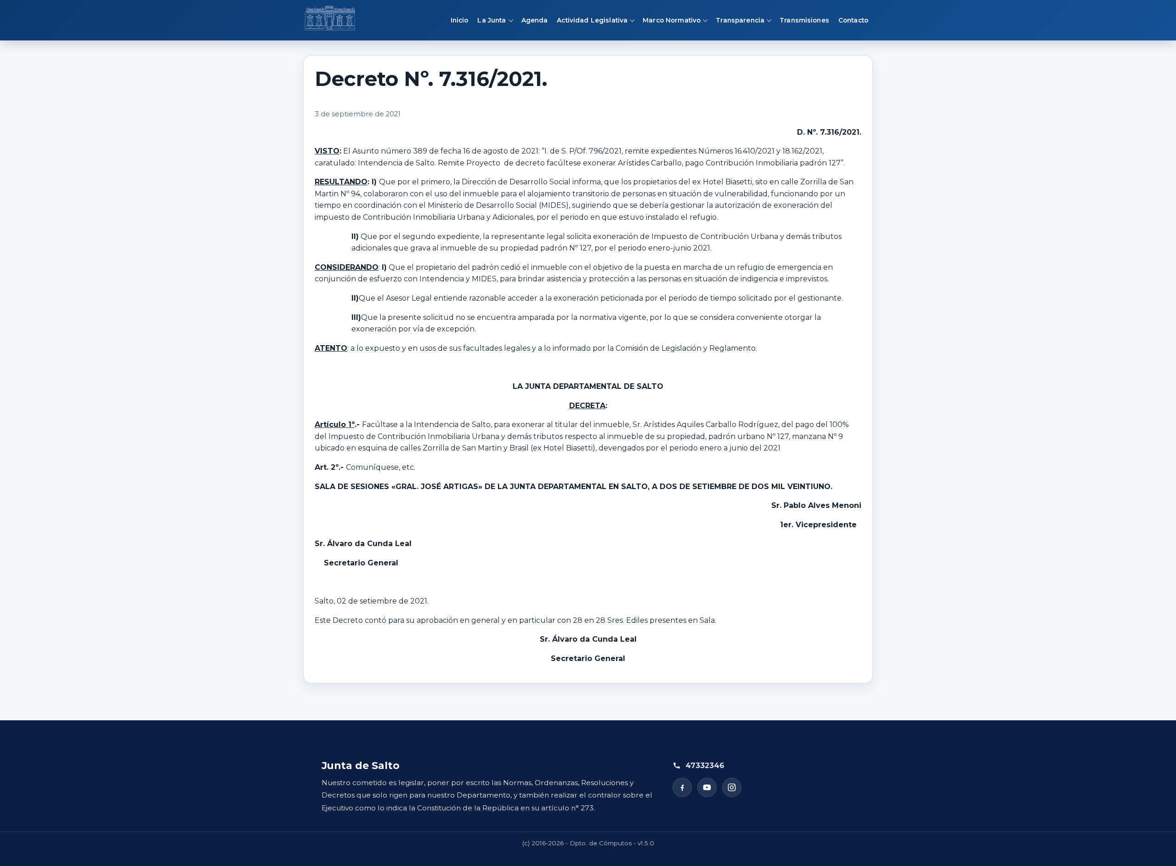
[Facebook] (682, 787)
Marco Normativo (672, 20)
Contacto (853, 20)
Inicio (460, 20)
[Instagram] (731, 787)
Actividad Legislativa (592, 20)
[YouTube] (707, 787)
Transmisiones (804, 20)
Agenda (534, 20)
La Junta (491, 20)
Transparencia (740, 20)
